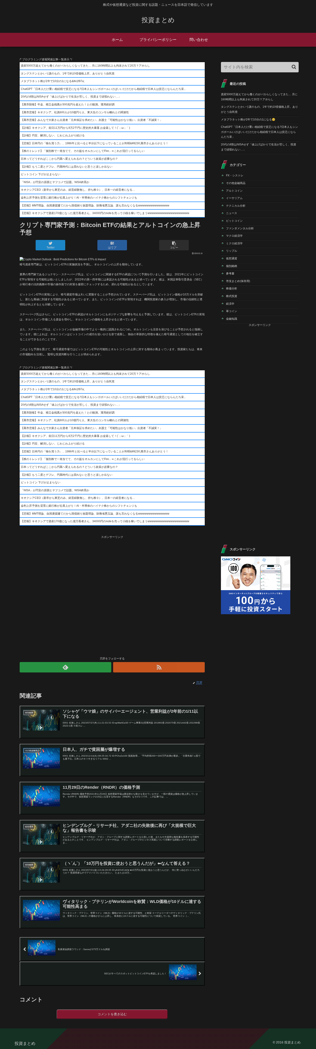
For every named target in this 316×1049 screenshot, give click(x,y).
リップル (231, 250)
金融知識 (231, 318)
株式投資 (231, 296)
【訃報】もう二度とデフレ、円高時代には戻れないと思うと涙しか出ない (66, 166)
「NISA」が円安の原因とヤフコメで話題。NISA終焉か (55, 182)
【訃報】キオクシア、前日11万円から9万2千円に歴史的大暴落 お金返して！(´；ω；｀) (75, 127)
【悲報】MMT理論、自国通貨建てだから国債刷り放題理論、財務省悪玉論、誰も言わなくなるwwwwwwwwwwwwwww (95, 205)
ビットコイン (234, 220)
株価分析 (231, 288)
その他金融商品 (235, 183)
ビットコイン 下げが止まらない (40, 174)
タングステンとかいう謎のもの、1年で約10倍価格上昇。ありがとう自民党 (68, 73)
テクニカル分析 (235, 205)
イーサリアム (234, 198)
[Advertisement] (112, 595)
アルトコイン (234, 190)
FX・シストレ (234, 175)
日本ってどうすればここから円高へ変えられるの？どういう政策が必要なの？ (69, 158)
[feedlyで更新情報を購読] (65, 667)
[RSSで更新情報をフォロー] (159, 667)
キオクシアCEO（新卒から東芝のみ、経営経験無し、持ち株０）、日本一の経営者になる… (78, 189)
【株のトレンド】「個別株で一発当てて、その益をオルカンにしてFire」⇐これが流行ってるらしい (83, 151)
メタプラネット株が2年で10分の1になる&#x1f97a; (52, 81)
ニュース (231, 213)
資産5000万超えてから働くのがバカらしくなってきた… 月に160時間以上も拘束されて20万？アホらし (85, 65)
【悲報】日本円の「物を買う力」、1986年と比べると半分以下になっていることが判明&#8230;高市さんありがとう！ (94, 143)
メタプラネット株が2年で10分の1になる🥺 (248, 119)
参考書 (230, 273)
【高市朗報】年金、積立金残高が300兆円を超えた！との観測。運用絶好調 (68, 104)
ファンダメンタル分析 (240, 228)
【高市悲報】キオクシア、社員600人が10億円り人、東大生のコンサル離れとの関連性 (75, 112)
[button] (294, 67)
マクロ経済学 (234, 235)
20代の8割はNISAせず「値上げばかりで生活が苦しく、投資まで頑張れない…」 (71, 96)
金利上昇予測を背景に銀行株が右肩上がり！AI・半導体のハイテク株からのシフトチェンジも (79, 197)
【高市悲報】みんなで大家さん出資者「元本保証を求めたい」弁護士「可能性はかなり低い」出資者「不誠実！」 (91, 120)
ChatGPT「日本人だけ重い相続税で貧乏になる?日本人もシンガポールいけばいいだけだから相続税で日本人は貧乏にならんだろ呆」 (104, 89)
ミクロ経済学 (234, 243)
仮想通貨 (231, 258)
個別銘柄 (231, 266)
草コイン (231, 311)
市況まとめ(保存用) (238, 281)
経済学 (230, 303)
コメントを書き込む (112, 1014)
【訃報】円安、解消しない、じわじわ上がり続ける (53, 135)
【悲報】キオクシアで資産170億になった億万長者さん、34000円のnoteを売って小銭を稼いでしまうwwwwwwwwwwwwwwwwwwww (105, 213)
